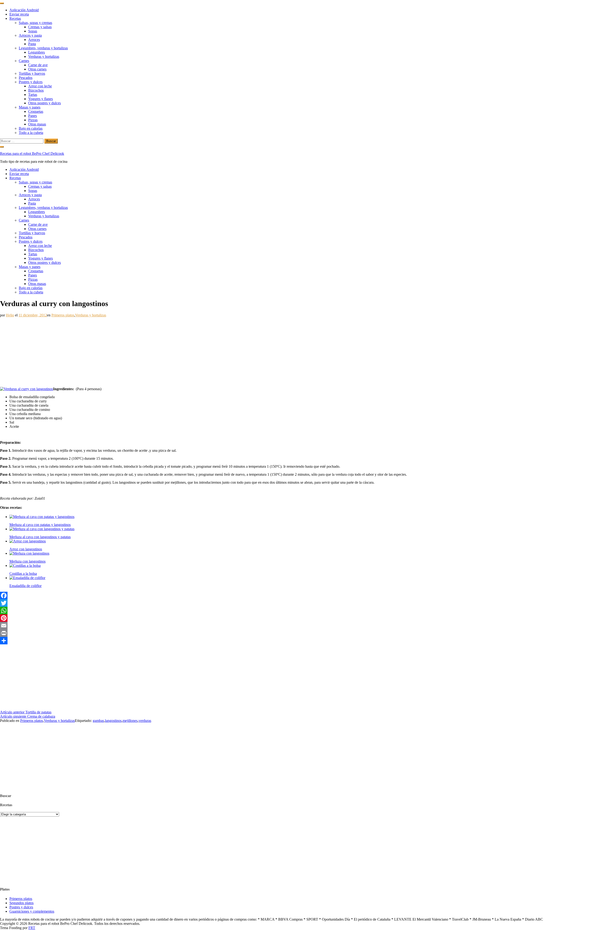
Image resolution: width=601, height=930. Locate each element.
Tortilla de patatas (25, 712)
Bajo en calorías (30, 128)
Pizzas (33, 120)
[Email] (300, 625)
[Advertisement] (141, 350)
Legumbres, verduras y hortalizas (43, 48)
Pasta (32, 44)
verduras (145, 721)
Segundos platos (21, 903)
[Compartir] (300, 640)
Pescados (25, 78)
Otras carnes (37, 69)
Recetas (15, 18)
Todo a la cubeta (31, 133)
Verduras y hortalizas (43, 56)
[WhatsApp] (300, 610)
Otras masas (37, 124)
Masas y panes (29, 107)
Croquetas (35, 111)
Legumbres (36, 52)
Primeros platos (62, 315)
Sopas (32, 31)
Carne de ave (38, 65)
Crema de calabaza (27, 716)
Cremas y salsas (40, 27)
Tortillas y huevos (32, 73)
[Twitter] (300, 603)
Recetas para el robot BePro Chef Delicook (32, 154)
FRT (31, 928)
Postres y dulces (30, 82)
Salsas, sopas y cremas (35, 23)
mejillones (130, 721)
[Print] (300, 633)
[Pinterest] (300, 618)
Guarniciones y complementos (31, 911)
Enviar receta (19, 14)
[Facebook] (300, 595)
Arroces (34, 40)
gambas (98, 721)
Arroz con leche (40, 86)
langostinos (113, 721)
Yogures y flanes (40, 99)
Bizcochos (36, 90)
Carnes (24, 61)
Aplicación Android (24, 10)
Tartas (32, 95)
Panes (32, 116)
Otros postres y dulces (44, 103)
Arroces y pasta (30, 35)
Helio (10, 315)
